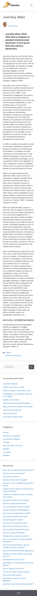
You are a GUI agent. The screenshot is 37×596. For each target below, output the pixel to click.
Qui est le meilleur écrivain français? (16, 507)
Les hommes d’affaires (11, 439)
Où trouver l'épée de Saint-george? (16, 572)
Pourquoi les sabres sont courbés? (16, 500)
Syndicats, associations (12, 436)
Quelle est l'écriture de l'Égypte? (15, 480)
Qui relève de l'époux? (11, 477)
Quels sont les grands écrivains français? (18, 470)
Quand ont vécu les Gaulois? (14, 473)
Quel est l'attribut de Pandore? (14, 503)
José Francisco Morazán (12, 410)
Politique (6, 455)
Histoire (15, 5)
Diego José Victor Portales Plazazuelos (18, 407)
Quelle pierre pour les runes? (14, 560)
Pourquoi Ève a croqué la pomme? (16, 536)
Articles (6, 433)
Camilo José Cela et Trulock (13, 387)
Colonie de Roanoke (13, 356)
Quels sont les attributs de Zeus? (15, 526)
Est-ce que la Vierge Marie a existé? (16, 513)
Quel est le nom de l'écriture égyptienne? (18, 551)
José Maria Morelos (10, 384)
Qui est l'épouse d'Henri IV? (13, 569)
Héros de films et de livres (13, 446)
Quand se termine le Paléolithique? (16, 510)
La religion (7, 452)
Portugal (6, 442)
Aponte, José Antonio (11, 400)
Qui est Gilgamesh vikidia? (13, 520)
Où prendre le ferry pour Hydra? (15, 523)
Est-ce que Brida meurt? (12, 575)
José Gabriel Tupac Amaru (13, 417)
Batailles (6, 449)
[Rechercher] (31, 367)
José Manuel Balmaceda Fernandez (16, 403)
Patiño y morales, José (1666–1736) (16, 391)
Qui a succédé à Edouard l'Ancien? (16, 529)
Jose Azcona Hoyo (10, 413)
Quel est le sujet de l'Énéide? (14, 533)
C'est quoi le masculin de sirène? (15, 516)
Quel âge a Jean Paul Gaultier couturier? (18, 584)
